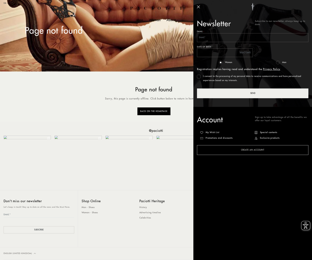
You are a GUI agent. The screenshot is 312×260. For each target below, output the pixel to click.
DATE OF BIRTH (204, 47)
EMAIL (200, 32)
